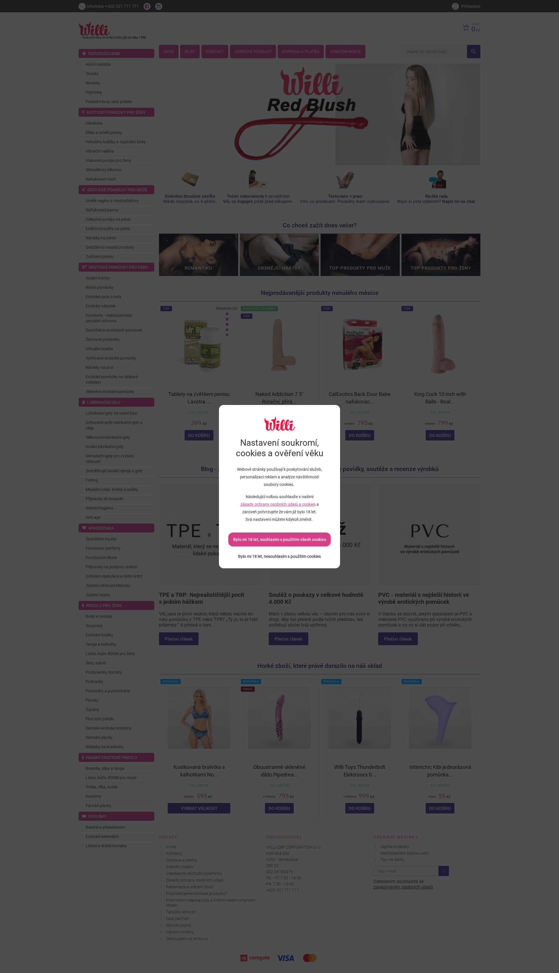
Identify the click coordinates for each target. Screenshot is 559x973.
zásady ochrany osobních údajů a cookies (278, 504)
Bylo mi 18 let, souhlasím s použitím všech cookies (279, 539)
